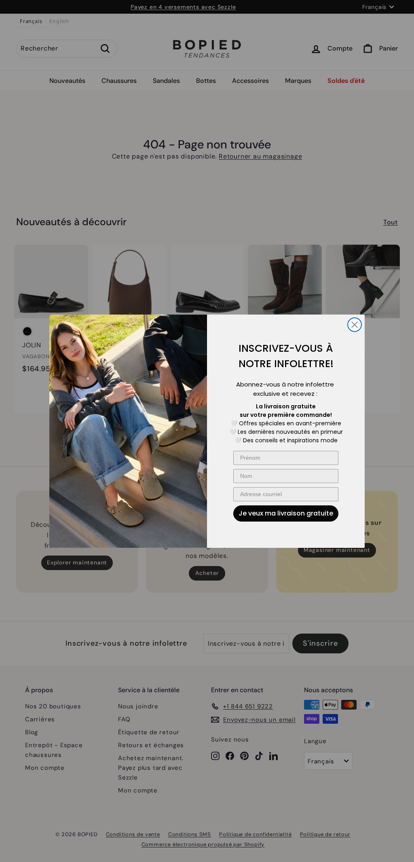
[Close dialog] (354, 325)
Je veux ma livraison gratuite (286, 513)
